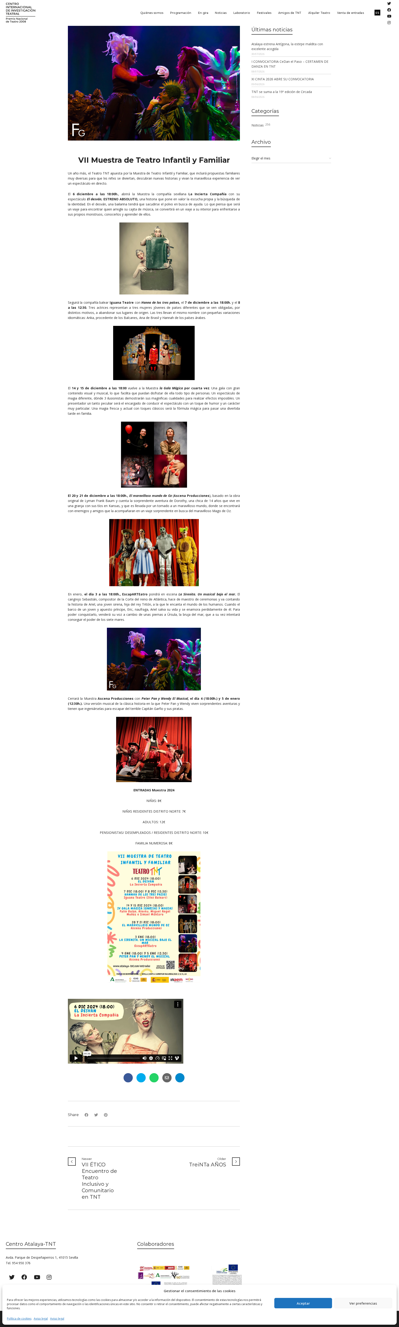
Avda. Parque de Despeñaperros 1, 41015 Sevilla (42, 1257)
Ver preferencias (363, 1303)
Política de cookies (19, 1319)
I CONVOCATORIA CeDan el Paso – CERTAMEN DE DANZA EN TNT (289, 64)
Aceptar (303, 1303)
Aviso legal (41, 1319)
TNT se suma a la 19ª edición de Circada (281, 92)
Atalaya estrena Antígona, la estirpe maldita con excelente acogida (287, 46)
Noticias (260, 125)
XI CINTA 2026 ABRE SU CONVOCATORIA (282, 79)
